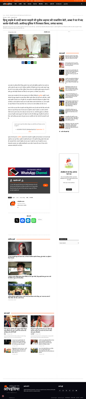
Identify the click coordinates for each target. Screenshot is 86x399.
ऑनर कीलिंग (31, 197)
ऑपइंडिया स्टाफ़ (47, 32)
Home (4, 15)
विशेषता (5, 333)
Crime (17, 197)
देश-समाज (7, 15)
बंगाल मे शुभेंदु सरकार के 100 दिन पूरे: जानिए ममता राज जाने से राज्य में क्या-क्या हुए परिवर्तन (41, 330)
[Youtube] (82, 1)
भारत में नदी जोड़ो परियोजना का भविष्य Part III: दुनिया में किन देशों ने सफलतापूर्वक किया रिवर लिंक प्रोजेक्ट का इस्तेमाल (46, 350)
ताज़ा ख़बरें (62, 53)
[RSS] (77, 1)
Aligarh (13, 197)
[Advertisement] (36, 366)
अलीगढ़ (27, 197)
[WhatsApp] (80, 1)
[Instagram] (76, 1)
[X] (79, 1)
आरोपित (20, 137)
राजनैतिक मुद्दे (6, 326)
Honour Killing (22, 197)
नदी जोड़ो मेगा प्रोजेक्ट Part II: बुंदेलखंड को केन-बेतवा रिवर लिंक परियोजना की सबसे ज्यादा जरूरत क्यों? (71, 111)
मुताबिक (40, 95)
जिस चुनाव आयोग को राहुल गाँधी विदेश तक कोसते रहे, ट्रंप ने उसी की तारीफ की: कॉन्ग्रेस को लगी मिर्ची (15, 330)
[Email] (32, 62)
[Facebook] (74, 1)
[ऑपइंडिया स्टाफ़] (13, 204)
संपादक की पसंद (14, 17)
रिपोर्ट (9, 17)
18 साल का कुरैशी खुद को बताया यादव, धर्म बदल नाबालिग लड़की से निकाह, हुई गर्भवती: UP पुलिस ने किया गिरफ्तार (29, 257)
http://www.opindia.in (21, 203)
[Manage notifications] (3, 396)
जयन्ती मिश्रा (32, 333)
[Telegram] (29, 62)
